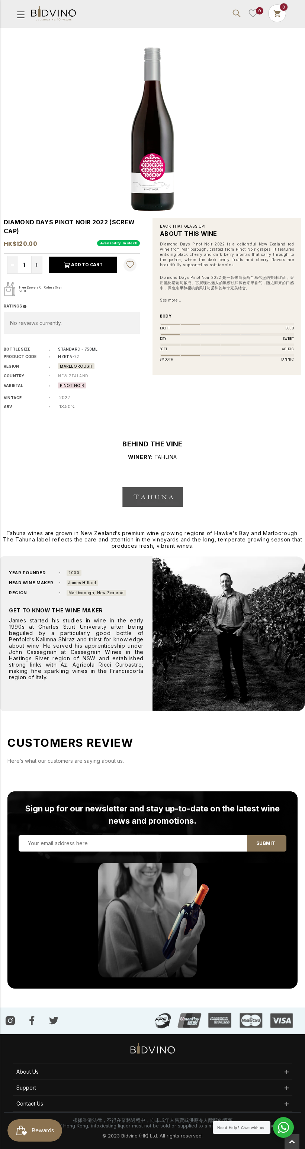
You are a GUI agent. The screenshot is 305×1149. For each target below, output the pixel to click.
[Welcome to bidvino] (53, 13)
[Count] (277, 13)
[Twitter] (53, 1020)
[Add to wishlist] (130, 264)
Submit (265, 843)
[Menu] (21, 14)
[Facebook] (32, 1020)
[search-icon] (236, 13)
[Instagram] (10, 1020)
